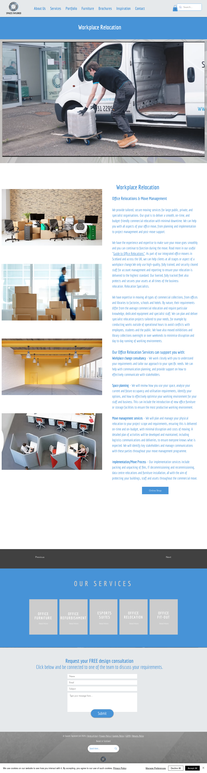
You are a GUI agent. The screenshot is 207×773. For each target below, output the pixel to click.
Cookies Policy (118, 736)
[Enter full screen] (200, 152)
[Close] (203, 768)
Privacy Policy (105, 736)
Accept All (192, 768)
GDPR (128, 736)
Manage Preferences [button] (156, 768)
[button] (55, 8)
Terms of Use (92, 736)
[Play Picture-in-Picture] (195, 152)
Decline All (176, 768)
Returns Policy (138, 736)
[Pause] (6, 152)
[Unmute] (11, 152)
